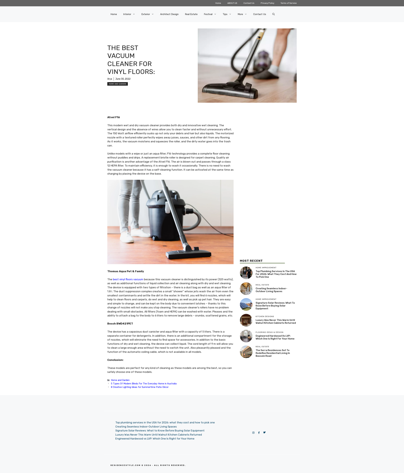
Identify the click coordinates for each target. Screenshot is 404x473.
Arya (109, 79)
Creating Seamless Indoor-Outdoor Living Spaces (271, 290)
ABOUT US (232, 3)
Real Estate (191, 14)
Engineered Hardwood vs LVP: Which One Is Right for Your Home (275, 337)
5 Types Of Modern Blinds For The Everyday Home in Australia (144, 383)
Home (218, 3)
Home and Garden (117, 84)
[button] (273, 14)
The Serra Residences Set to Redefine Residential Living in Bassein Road (273, 353)
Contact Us (249, 3)
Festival (208, 14)
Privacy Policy (267, 3)
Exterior (145, 14)
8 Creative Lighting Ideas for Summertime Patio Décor (140, 387)
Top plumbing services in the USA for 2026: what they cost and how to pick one (276, 274)
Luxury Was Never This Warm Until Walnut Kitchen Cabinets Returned (276, 321)
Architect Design (169, 14)
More (240, 14)
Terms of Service (289, 3)
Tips (225, 14)
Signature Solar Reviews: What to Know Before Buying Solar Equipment (275, 305)
